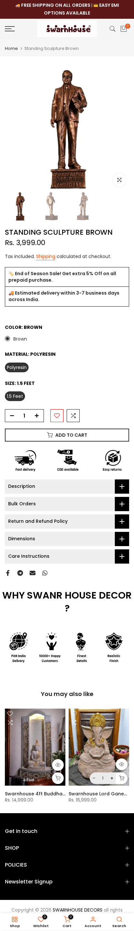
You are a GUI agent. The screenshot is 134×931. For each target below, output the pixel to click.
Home (11, 48)
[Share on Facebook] (8, 573)
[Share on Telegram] (20, 573)
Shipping (45, 256)
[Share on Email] (32, 573)
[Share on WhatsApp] (45, 573)
